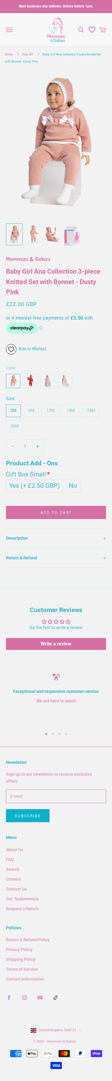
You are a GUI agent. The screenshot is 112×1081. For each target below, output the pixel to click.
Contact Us (16, 889)
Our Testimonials (22, 898)
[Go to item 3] (52, 234)
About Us (14, 849)
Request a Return (22, 908)
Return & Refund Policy (28, 939)
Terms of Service (22, 969)
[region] (56, 699)
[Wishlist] (92, 30)
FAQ (10, 859)
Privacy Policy (19, 949)
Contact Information (25, 979)
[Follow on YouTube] (40, 998)
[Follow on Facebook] (9, 998)
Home (9, 54)
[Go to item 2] (33, 234)
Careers (13, 879)
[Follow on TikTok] (56, 998)
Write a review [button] (56, 644)
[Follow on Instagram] (24, 998)
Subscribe (28, 816)
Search (12, 869)
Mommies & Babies (28, 259)
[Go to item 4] (71, 234)
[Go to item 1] (14, 234)
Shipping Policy (21, 959)
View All (27, 54)
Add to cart (56, 512)
